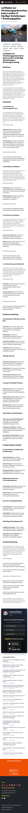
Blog (17, 2)
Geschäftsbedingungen (7, 807)
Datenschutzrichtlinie (6, 809)
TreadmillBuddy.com (17, 805)
